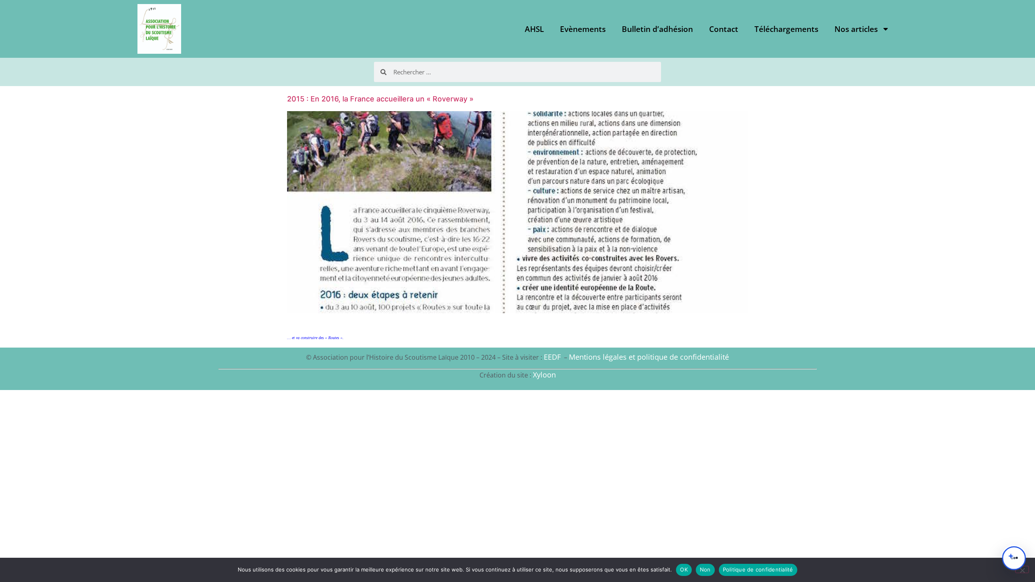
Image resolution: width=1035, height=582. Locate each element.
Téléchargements (786, 29)
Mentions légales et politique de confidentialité (649, 357)
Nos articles (856, 29)
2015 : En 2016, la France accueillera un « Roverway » (380, 99)
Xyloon (544, 375)
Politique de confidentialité (758, 569)
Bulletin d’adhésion (657, 29)
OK (684, 569)
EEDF (552, 357)
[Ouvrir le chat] (1014, 558)
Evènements (583, 29)
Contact (723, 29)
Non (705, 569)
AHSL (534, 29)
